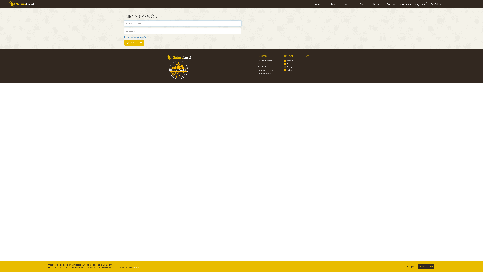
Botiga (376, 4)
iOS (307, 61)
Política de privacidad (265, 70)
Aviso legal (262, 67)
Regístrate (420, 4)
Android (308, 64)
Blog (362, 4)
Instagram (290, 67)
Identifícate (405, 4)
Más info (135, 267)
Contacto (290, 61)
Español (434, 4)
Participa (391, 4)
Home (21, 4)
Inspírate (318, 4)
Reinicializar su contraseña (135, 37)
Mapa (332, 4)
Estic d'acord (426, 267)
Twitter (289, 70)
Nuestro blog (262, 64)
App (347, 4)
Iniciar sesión (135, 43)
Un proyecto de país (265, 61)
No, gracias (411, 267)
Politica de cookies (264, 73)
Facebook (290, 64)
